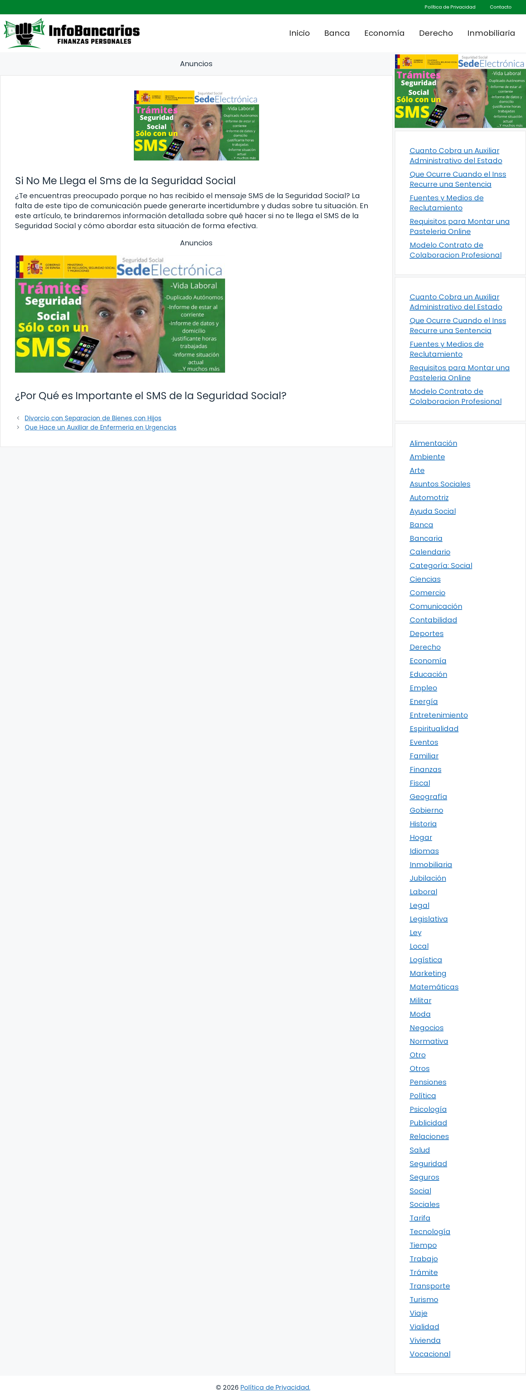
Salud (420, 1150)
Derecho (436, 33)
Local (419, 946)
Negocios (427, 1028)
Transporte (430, 1286)
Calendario (430, 552)
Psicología (428, 1109)
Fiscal (420, 783)
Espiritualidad (434, 729)
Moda (420, 1014)
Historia (423, 824)
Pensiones (428, 1082)
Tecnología (430, 1232)
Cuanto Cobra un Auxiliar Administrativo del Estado (456, 156)
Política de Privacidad (450, 7)
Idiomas (424, 851)
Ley (416, 933)
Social (420, 1191)
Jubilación (428, 878)
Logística (426, 960)
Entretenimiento (439, 715)
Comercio (427, 593)
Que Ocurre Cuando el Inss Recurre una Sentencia (458, 179)
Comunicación (436, 606)
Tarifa (420, 1218)
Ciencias (425, 579)
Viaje (419, 1313)
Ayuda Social (433, 511)
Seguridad (428, 1164)
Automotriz (429, 498)
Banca (337, 33)
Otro (418, 1055)
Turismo (424, 1300)
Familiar (424, 756)
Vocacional (430, 1354)
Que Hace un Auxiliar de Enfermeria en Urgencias (100, 427)
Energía (424, 701)
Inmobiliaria (491, 33)
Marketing (428, 973)
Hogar (421, 837)
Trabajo (424, 1259)
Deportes (427, 633)
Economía (384, 33)
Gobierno (426, 810)
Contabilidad (433, 620)
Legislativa (429, 919)
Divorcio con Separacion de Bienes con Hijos (93, 418)
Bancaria (426, 538)
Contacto (501, 7)
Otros (420, 1068)
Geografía (428, 797)
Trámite (424, 1272)
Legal (419, 905)
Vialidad (424, 1327)
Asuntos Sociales (440, 484)
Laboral (423, 892)
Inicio (299, 33)
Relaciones (429, 1136)
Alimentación (433, 443)
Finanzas (426, 769)
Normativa (429, 1041)
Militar (421, 1001)
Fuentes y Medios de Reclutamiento (447, 203)
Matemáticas (434, 987)
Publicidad (428, 1123)
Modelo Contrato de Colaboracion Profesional (456, 250)
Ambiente (427, 457)
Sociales (425, 1204)
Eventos (424, 742)
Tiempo (423, 1245)
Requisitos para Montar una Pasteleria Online (460, 226)
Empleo (423, 688)
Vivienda (425, 1340)
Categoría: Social (441, 566)
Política (423, 1096)
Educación (428, 674)
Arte (417, 470)
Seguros (424, 1177)
